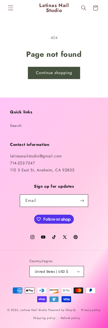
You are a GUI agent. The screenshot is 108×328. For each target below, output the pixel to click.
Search (16, 125)
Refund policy (70, 318)
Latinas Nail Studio (34, 310)
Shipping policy (44, 318)
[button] (10, 8)
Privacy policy (91, 310)
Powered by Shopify (62, 310)
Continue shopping (54, 73)
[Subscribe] (82, 200)
